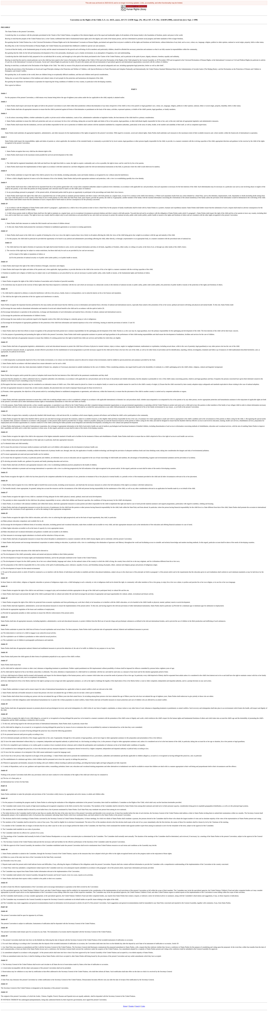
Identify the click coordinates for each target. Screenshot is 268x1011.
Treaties (131, 1006)
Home (125, 1006)
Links (143, 1006)
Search (137, 1006)
